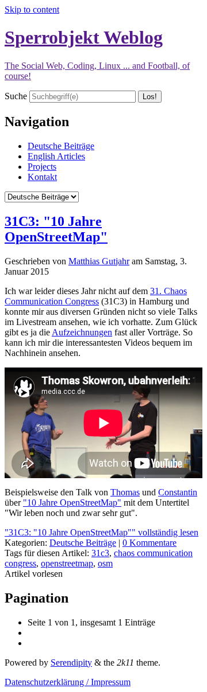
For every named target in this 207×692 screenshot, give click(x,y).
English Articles (56, 156)
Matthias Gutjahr (98, 261)
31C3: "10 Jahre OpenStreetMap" (56, 229)
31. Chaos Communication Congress (96, 296)
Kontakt (42, 177)
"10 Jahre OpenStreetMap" (72, 502)
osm (105, 563)
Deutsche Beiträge (61, 146)
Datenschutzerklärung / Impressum (68, 682)
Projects (42, 166)
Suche (16, 96)
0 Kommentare (149, 543)
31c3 (100, 553)
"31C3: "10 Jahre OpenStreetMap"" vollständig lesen (101, 532)
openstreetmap (67, 563)
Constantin (177, 492)
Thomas (125, 492)
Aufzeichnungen (82, 332)
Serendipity (71, 662)
